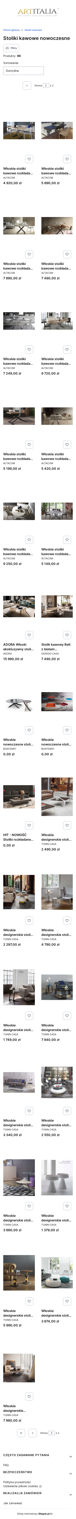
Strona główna (11, 29)
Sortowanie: (11, 63)
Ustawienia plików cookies (21, 1486)
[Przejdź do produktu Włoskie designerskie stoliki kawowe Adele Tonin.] (57, 797)
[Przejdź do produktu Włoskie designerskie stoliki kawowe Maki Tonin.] (57, 1177)
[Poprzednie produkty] (32, 1433)
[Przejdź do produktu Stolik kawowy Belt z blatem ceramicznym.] (57, 606)
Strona (38, 85)
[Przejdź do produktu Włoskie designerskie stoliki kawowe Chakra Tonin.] (57, 987)
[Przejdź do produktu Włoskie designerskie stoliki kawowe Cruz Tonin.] (19, 1082)
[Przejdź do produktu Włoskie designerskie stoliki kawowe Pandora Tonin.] (19, 1272)
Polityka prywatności (17, 1482)
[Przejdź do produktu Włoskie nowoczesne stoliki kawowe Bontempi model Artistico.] (19, 701)
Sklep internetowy (33, 1513)
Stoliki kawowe (33, 29)
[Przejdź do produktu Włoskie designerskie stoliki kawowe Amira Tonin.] (19, 892)
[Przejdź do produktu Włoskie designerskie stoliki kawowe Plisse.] (57, 1272)
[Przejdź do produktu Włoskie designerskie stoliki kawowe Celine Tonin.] (19, 987)
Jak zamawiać (12, 1503)
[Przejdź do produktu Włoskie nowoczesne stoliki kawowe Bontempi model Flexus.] (57, 701)
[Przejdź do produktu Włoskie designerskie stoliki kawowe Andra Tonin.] (57, 892)
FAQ (6, 1465)
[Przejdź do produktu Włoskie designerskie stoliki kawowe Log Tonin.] (19, 1177)
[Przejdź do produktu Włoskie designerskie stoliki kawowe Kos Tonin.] (57, 1082)
